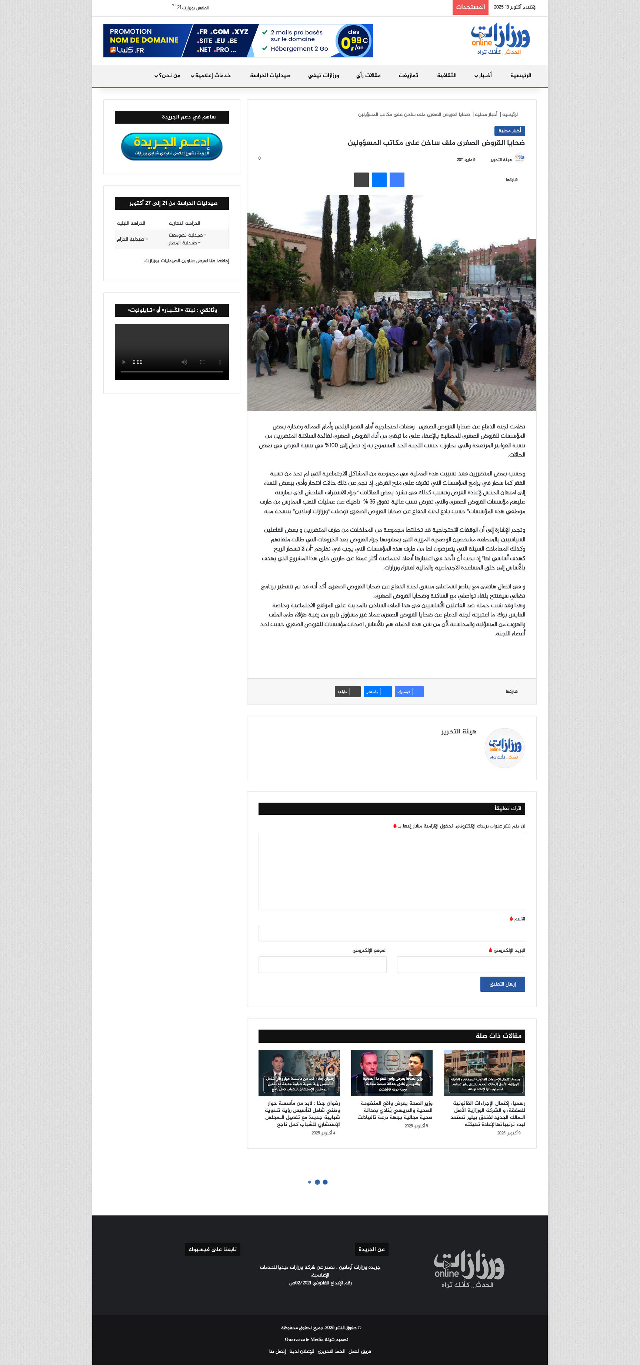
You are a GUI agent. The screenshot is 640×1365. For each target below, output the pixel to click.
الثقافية (447, 75)
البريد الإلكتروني (507, 950)
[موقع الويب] (472, 744)
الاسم (517, 919)
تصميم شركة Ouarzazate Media (316, 1340)
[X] (454, 744)
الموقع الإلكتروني (370, 950)
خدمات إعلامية (213, 75)
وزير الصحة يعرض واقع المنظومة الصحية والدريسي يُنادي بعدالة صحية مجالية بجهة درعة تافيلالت (395, 1110)
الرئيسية (520, 75)
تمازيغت (409, 75)
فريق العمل (360, 1351)
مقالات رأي (369, 75)
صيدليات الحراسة (271, 75)
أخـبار (486, 75)
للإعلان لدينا (302, 1351)
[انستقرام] (436, 744)
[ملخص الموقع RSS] (302, 1296)
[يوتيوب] (445, 744)
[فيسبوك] (397, 180)
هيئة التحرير (501, 160)
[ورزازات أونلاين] (500, 38)
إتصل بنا (277, 1351)
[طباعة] (361, 180)
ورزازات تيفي (324, 75)
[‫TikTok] (427, 744)
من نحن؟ (169, 75)
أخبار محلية (486, 114)
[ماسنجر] (379, 180)
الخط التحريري (331, 1351)
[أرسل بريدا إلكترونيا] (487, 160)
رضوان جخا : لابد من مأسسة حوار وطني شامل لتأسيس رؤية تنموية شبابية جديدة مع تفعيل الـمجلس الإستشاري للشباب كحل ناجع (302, 1114)
